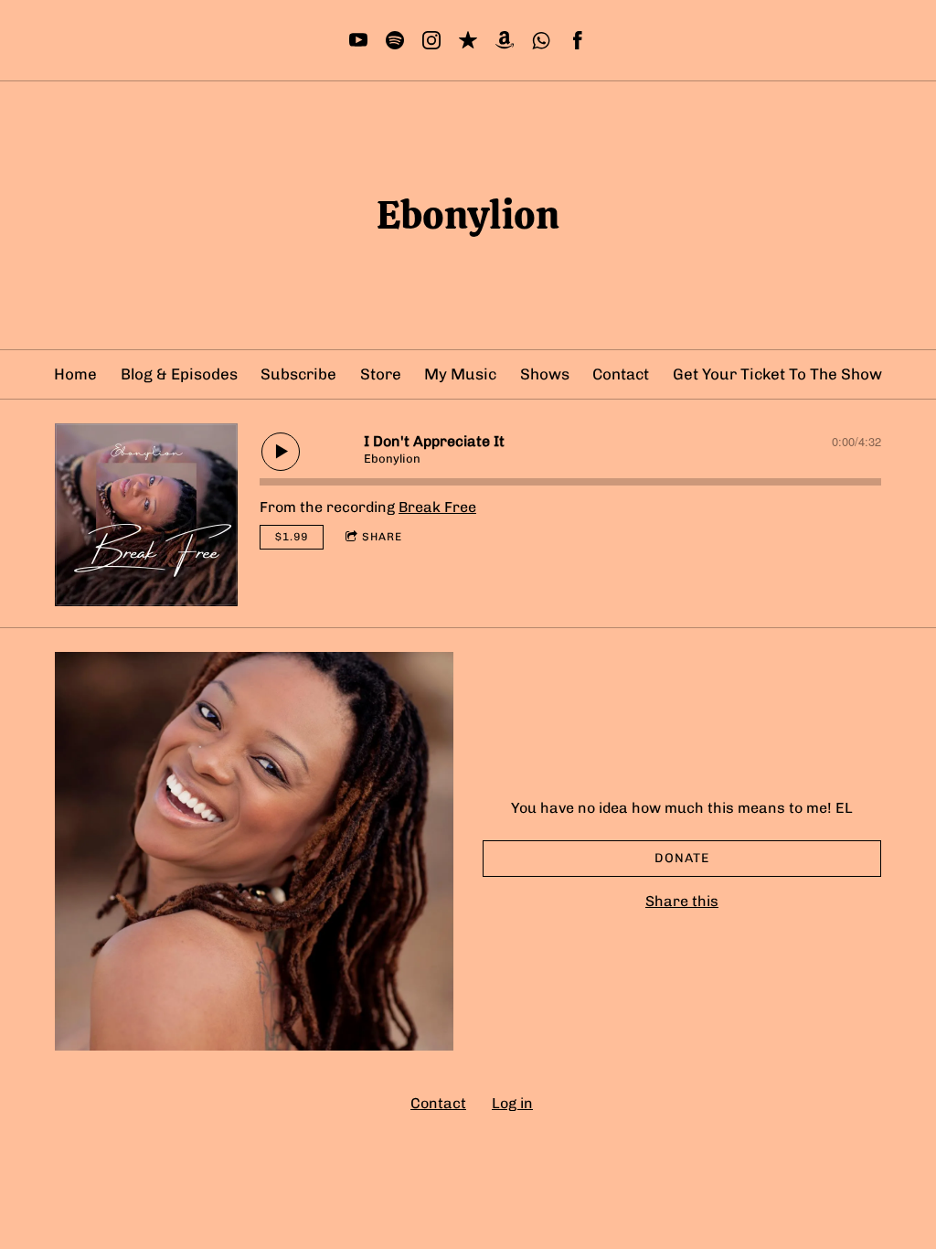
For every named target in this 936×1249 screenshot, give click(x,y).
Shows (544, 374)
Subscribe (298, 374)
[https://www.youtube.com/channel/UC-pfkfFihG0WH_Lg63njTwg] (358, 40)
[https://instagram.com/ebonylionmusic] (431, 40)
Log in (512, 1103)
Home (75, 374)
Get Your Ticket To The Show (777, 374)
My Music (460, 374)
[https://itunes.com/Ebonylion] (468, 40)
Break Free (437, 507)
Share (382, 536)
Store (380, 374)
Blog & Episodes (179, 374)
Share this (681, 901)
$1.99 (291, 536)
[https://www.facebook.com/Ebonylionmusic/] (578, 40)
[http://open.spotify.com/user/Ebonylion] (395, 40)
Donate (681, 858)
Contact (620, 374)
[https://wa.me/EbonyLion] (541, 40)
